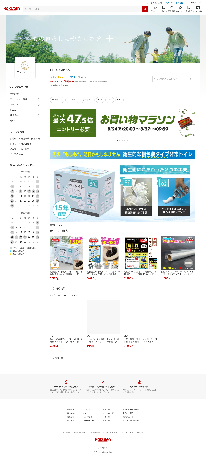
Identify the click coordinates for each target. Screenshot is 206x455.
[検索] (145, 9)
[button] (195, 3)
